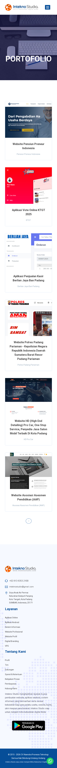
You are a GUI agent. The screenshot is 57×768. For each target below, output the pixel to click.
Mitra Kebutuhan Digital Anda (40, 762)
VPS (7, 646)
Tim (6, 665)
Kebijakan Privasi (12, 679)
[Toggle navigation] (47, 7)
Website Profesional (14, 632)
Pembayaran (10, 684)
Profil (7, 660)
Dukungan (9, 670)
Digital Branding (12, 641)
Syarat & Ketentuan (13, 674)
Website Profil (11, 636)
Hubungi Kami (11, 688)
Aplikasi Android (12, 622)
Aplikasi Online (11, 618)
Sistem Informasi (12, 627)
